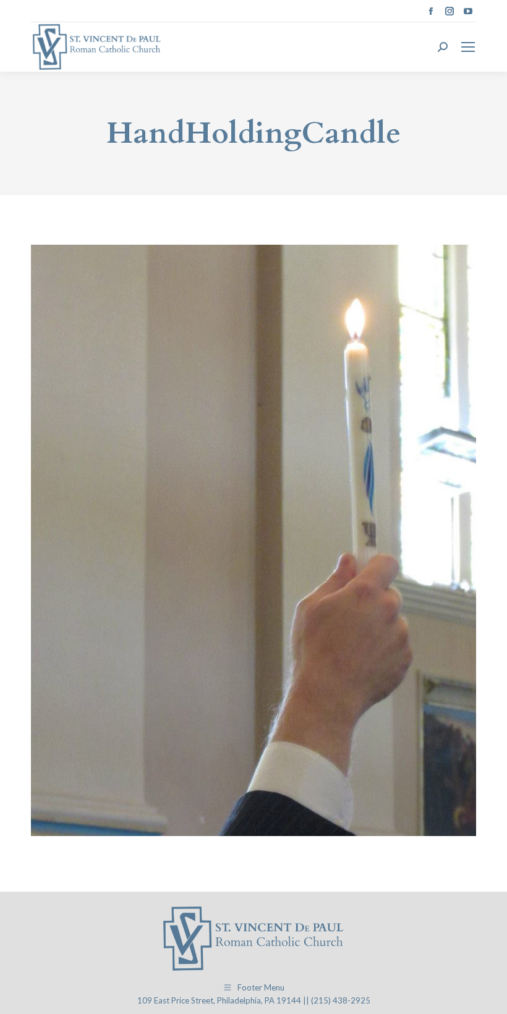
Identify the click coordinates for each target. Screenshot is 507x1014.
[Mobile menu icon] (468, 47)
